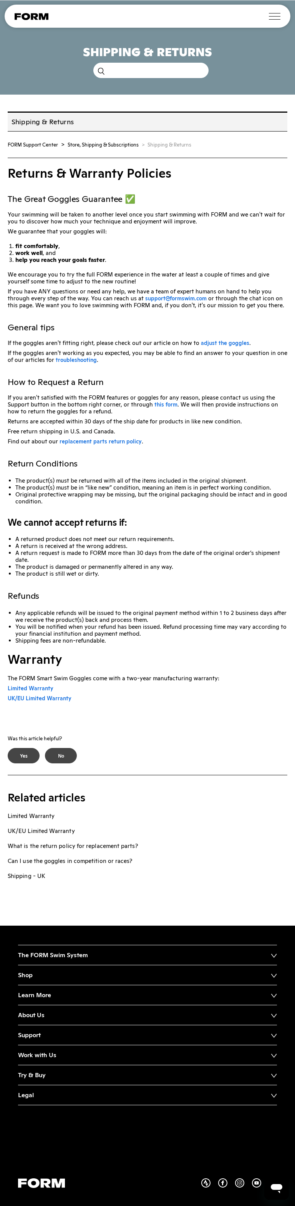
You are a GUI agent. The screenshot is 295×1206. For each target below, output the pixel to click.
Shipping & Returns (169, 145)
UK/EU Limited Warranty (39, 698)
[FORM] (31, 18)
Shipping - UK (26, 876)
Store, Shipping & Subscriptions (103, 145)
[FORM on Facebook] (226, 1185)
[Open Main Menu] (274, 16)
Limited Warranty (30, 688)
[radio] (24, 755)
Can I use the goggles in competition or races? (70, 861)
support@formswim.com (176, 298)
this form (165, 404)
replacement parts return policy (101, 441)
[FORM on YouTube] (260, 1185)
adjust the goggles (225, 343)
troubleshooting (76, 359)
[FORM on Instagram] (243, 1185)
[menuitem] (147, 955)
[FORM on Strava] (209, 1185)
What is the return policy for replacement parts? (73, 846)
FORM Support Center (33, 145)
